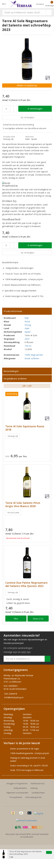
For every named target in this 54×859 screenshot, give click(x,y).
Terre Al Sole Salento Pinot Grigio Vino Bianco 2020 (22, 504)
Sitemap (34, 788)
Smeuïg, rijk (13, 436)
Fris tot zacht (13, 512)
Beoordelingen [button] (11, 371)
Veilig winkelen (20, 788)
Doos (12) (38, 618)
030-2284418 (10, 693)
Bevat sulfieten (32, 358)
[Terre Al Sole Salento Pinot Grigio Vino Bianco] (27, 482)
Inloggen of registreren (17, 783)
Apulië (28, 331)
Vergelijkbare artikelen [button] (15, 378)
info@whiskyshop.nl (13, 697)
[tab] (27, 311)
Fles (16, 618)
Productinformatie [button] (13, 311)
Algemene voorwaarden (17, 792)
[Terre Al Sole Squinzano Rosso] (27, 406)
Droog (28, 325)
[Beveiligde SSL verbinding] (26, 827)
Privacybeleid (16, 797)
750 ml (28, 345)
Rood (27, 321)
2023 (27, 338)
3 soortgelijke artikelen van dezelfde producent (24, 128)
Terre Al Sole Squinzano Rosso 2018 (24, 428)
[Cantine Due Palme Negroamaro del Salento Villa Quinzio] (27, 563)
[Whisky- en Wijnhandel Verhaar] (21, 4)
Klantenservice (37, 783)
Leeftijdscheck (38, 792)
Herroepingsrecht (33, 797)
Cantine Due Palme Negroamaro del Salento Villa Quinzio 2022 (26, 584)
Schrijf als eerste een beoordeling (18, 124)
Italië (27, 328)
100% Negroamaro (34, 354)
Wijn (27, 318)
